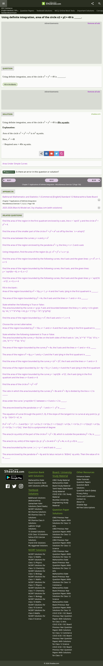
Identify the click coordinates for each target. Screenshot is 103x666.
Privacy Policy (82, 493)
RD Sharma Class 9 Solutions (36, 521)
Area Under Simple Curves (15, 163)
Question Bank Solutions (83, 486)
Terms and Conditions (86, 496)
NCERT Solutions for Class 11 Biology (36, 594)
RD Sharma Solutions (37, 512)
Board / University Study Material (62, 474)
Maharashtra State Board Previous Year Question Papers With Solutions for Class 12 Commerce (62, 579)
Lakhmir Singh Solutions (34, 527)
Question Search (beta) (86, 490)
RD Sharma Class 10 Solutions (36, 516)
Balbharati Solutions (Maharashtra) (36, 499)
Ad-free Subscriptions (86, 507)
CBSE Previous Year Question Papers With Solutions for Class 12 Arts (62, 521)
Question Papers (84, 482)
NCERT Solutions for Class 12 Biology (36, 572)
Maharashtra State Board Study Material (61, 484)
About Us (80, 502)
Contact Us (81, 499)
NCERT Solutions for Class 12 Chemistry (36, 566)
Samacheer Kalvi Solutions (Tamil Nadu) (37, 504)
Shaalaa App (82, 504)
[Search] (99, 3)
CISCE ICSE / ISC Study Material (62, 495)
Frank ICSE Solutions (37, 543)
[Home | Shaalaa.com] (43, 3)
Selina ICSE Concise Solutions (36, 538)
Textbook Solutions (33, 491)
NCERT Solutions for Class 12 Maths (36, 555)
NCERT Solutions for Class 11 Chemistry (36, 589)
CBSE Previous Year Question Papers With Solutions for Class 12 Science (62, 544)
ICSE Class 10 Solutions (38, 534)
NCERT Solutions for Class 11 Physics (36, 583)
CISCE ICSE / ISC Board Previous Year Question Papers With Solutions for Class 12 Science (62, 639)
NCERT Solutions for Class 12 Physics (36, 561)
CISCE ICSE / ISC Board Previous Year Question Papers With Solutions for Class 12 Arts (62, 617)
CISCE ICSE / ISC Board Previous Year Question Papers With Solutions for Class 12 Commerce (62, 628)
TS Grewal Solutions (36, 531)
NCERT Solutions (35, 509)
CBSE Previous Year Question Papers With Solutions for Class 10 (62, 554)
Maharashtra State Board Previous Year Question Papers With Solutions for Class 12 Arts (62, 565)
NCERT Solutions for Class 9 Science (36, 617)
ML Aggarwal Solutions (38, 545)
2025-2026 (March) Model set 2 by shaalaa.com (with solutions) (32, 207)
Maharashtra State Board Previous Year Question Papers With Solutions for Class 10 (62, 606)
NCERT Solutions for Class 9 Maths (36, 611)
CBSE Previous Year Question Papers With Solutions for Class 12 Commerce (62, 533)
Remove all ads (94, 23)
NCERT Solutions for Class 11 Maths (36, 578)
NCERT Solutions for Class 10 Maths (36, 600)
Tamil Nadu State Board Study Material (62, 489)
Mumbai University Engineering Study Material (60, 503)
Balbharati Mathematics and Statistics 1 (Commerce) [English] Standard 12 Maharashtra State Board (50, 196)
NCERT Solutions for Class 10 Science (36, 606)
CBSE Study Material (61, 480)
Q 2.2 (51, 180)
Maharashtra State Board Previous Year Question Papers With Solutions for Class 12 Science (62, 593)
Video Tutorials (83, 479)
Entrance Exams (83, 476)
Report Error (9, 172)
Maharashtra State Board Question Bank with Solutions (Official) (38, 483)
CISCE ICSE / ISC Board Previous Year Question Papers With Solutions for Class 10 (62, 651)
